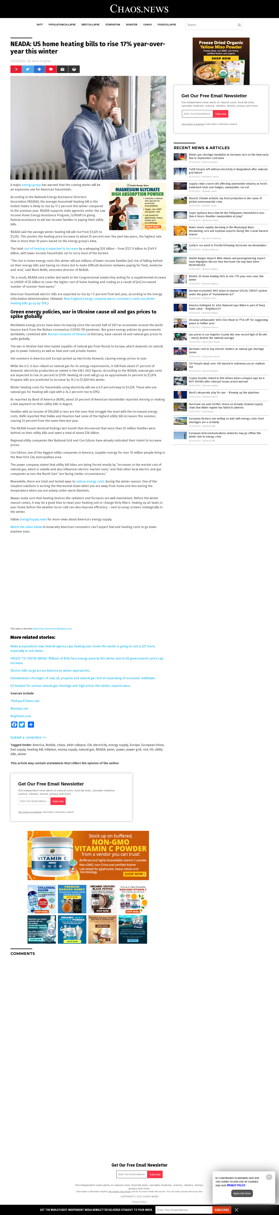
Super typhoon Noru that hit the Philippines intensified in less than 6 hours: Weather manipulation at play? (226, 214)
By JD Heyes (208, 411)
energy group (31, 185)
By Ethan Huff (209, 426)
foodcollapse (167, 24)
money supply (67, 749)
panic (111, 749)
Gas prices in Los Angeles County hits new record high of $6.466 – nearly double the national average (228, 336)
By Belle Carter (210, 191)
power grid (133, 749)
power (120, 749)
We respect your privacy (120, 1191)
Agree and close (242, 1193)
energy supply (118, 745)
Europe (135, 745)
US (151, 749)
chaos (147, 24)
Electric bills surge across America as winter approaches (50, 670)
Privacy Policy (139, 1201)
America (38, 745)
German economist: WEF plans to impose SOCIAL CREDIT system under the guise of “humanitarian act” (228, 292)
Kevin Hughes (41, 61)
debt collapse (76, 745)
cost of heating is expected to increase (51, 248)
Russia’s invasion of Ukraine (67, 334)
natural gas (86, 749)
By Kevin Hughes (210, 162)
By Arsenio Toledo (211, 342)
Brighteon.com (20, 716)
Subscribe (222, 1210)
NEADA (100, 749)
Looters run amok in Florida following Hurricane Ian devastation (227, 245)
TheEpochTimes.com (24, 701)
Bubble (50, 745)
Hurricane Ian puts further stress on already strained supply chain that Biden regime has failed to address (226, 406)
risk (145, 749)
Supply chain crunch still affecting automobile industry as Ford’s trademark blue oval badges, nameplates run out (228, 185)
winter (22, 754)
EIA (89, 745)
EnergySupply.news (33, 519)
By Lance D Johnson (212, 238)
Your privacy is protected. (30, 812)
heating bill (35, 749)
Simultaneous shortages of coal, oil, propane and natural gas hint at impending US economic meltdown (82, 678)
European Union (152, 745)
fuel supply (18, 749)
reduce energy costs (90, 481)
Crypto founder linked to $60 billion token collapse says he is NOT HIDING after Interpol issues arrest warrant (227, 380)
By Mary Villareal (210, 249)
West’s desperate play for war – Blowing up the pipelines (224, 392)
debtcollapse (90, 24)
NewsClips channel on (52, 628)
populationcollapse (62, 24)
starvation (112, 24)
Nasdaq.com (19, 708)
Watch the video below (26, 527)
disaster (131, 24)
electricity (100, 745)
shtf (40, 24)
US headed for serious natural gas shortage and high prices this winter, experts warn (70, 686)
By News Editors (210, 327)
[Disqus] (88, 1006)
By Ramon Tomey (211, 176)
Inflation (50, 749)
